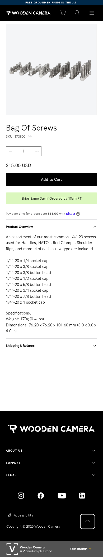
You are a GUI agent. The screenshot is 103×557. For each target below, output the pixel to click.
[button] (77, 13)
